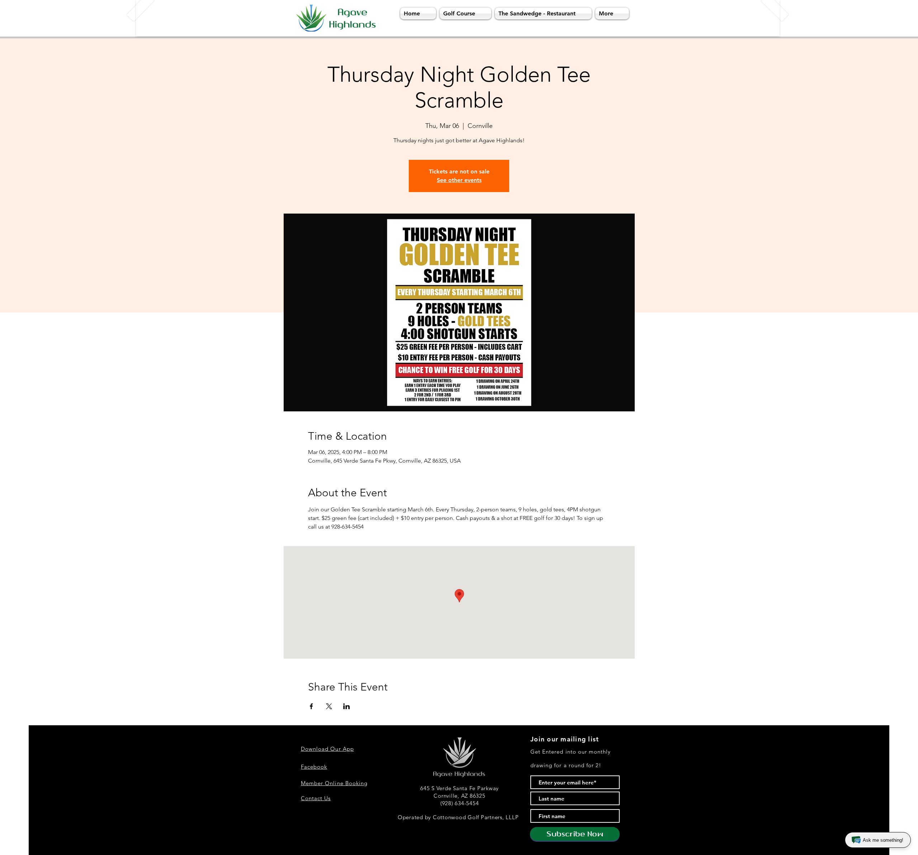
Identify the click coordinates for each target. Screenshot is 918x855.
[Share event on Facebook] (311, 706)
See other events (459, 180)
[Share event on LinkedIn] (346, 706)
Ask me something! (883, 840)
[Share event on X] (329, 706)
